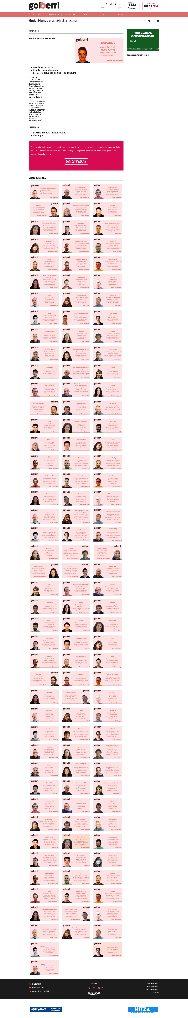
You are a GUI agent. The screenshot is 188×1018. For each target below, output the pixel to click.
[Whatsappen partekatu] (153, 21)
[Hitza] (143, 1009)
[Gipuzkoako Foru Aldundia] (46, 1009)
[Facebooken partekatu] (145, 21)
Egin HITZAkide (76, 161)
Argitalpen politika (153, 986)
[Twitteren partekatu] (149, 21)
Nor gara (94, 983)
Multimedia (102, 14)
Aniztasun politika (153, 983)
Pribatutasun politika (152, 989)
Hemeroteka (118, 14)
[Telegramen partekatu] (157, 21)
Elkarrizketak (53, 14)
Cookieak (156, 992)
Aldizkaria (37, 14)
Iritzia (85, 14)
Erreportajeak (69, 14)
